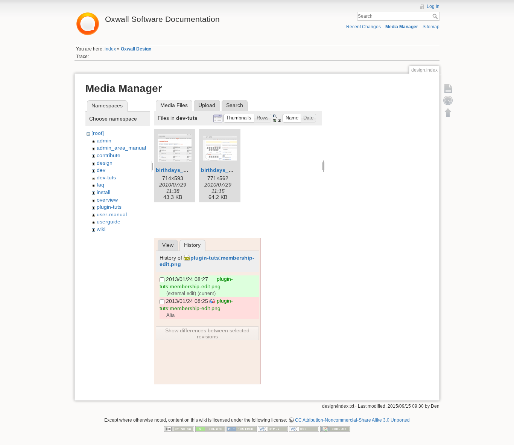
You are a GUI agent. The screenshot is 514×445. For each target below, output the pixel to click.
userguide (108, 222)
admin (104, 141)
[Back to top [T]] (448, 112)
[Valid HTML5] (273, 428)
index (110, 49)
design (105, 163)
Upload (206, 105)
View (167, 245)
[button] (239, 118)
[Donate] (210, 428)
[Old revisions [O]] (448, 100)
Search (435, 16)
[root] (97, 133)
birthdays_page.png (182, 170)
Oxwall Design (136, 49)
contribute (108, 155)
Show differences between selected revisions (207, 333)
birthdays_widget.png (229, 170)
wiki (101, 229)
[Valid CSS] (304, 428)
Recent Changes (363, 26)
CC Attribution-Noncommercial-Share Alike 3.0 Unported (352, 420)
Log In (433, 6)
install (103, 192)
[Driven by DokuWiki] (335, 428)
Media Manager (401, 26)
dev (101, 170)
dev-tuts (106, 177)
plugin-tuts (109, 207)
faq (100, 185)
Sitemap (431, 26)
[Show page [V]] (448, 88)
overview (107, 200)
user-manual (112, 214)
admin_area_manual (121, 148)
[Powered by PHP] (242, 428)
